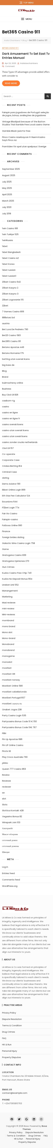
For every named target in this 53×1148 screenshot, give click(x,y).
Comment (10, 66)
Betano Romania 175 (13, 353)
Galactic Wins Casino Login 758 (18, 543)
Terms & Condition (12, 1025)
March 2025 (8, 200)
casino (5, 406)
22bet (5, 305)
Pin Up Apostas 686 (12, 739)
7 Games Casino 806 (13, 311)
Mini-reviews (8, 614)
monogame (8, 656)
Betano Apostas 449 (13, 347)
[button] (26, 19)
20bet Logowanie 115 (13, 299)
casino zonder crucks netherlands (19, 442)
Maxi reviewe (8, 602)
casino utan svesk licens (14, 436)
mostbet (7, 667)
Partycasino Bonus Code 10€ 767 (19, 727)
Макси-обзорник (10, 834)
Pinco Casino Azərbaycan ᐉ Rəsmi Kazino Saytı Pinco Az (23, 139)
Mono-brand (8, 638)
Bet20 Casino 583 (11, 335)
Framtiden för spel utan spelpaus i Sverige (24, 146)
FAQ (4, 1038)
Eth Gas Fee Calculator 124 (16, 495)
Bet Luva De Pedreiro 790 (15, 329)
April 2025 (7, 194)
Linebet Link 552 (10, 584)
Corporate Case (11, 460)
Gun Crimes (8, 566)
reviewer (6, 786)
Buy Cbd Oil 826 (10, 394)
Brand (5, 376)
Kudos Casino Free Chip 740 (17, 572)
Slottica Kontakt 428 (13, 810)
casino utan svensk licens (15, 430)
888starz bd (8, 317)
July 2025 (7, 181)
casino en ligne (10, 412)
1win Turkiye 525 (10, 234)
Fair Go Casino (9, 513)
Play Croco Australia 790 (15, 757)
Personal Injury (9, 1050)
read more (11, 83)
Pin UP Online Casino (12, 745)
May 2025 (7, 188)
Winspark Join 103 (11, 822)
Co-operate (8, 454)
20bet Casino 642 (11, 281)
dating (5, 477)
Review (5, 774)
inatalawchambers (29, 63)
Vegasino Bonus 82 (12, 816)
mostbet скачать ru (12, 703)
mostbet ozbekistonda (14, 691)
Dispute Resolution (12, 1019)
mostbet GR (8, 673)
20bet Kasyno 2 (10, 287)
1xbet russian (9, 269)
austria (5, 323)
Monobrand (8, 644)
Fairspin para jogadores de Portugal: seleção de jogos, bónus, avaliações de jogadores (25, 114)
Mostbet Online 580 (12, 685)
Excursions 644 (9, 501)
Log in (5, 866)
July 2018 (6, 213)
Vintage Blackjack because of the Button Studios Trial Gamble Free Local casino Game (26, 123)
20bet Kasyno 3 (10, 293)
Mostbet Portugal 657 (13, 697)
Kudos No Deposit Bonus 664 (17, 578)
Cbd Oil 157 (8, 448)
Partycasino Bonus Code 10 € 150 (19, 721)
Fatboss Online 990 (12, 525)
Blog (4, 370)
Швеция (5, 852)
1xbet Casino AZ (10, 258)
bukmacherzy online (12, 382)
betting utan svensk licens (16, 359)
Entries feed (8, 873)
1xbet (5, 246)
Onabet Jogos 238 (12, 709)
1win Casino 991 (10, 228)
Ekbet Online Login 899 (13, 489)
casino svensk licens (12, 424)
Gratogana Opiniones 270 (15, 561)
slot (4, 798)
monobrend (8, 650)
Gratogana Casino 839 (14, 555)
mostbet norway (11, 679)
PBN (4, 733)
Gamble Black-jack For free (16, 130)
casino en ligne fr (11, 418)
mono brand (8, 626)
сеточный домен (9, 840)
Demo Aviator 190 (11, 483)
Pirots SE (6, 751)
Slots (4, 804)
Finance (6, 531)
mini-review (8, 608)
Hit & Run (6, 1044)
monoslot (7, 661)
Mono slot (7, 632)
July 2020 (6, 207)
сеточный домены (10, 846)
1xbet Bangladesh (11, 252)
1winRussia (7, 240)
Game (5, 549)
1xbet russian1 (9, 275)
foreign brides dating (13, 537)
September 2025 (11, 168)
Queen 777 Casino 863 (14, 768)
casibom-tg (8, 400)
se (3, 792)
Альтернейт (7, 828)
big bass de (8, 364)
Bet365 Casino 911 (10, 48)
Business (6, 388)
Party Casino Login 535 (14, 715)
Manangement (10, 590)
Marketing (7, 596)
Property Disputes (11, 1057)
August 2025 (8, 175)
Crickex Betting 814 (12, 465)
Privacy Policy (9, 1012)
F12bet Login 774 (10, 507)
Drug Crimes (8, 1031)
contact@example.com (14, 1092)
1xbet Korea (8, 263)
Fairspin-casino (10, 519)
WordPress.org (9, 886)
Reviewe (6, 780)
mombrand (8, 620)
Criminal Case (9, 471)
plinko (5, 762)
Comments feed (11, 879)
